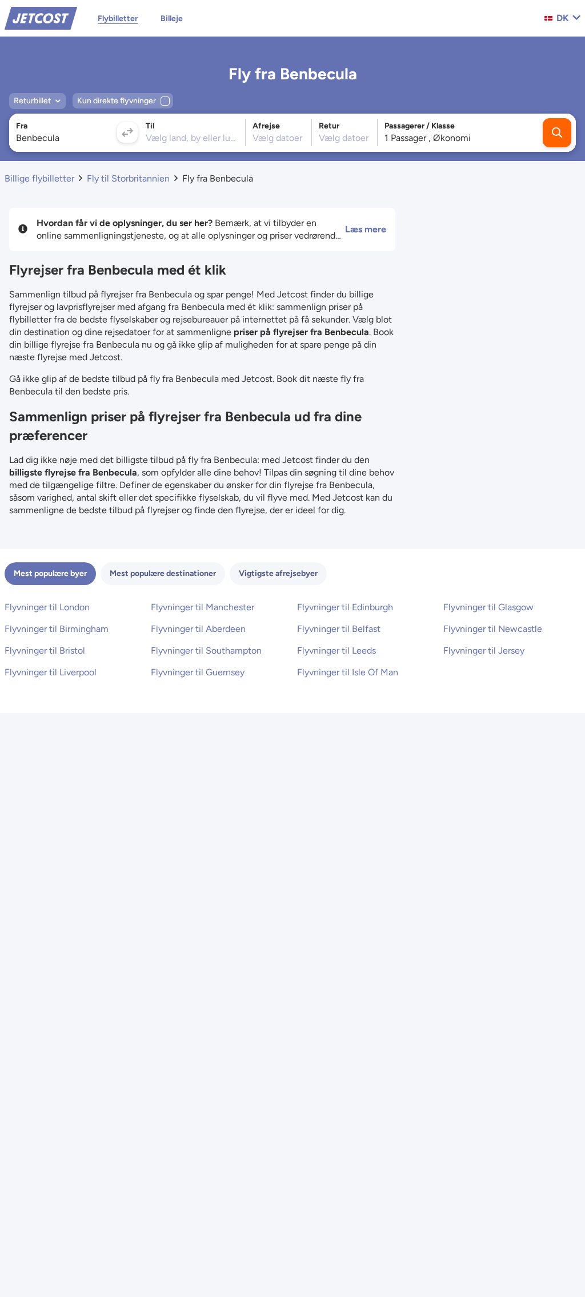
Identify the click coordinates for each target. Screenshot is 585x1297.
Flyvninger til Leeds (336, 650)
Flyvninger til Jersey (483, 650)
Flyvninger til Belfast (338, 628)
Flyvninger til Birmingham (57, 628)
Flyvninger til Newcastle (492, 628)
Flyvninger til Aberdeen (198, 628)
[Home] (41, 17)
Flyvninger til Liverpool (51, 672)
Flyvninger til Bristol (45, 650)
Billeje (172, 18)
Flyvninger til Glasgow (488, 607)
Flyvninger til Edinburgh (345, 607)
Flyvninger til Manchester (202, 607)
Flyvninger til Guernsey (198, 672)
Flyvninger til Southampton (206, 650)
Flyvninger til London (47, 607)
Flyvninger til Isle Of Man (347, 672)
